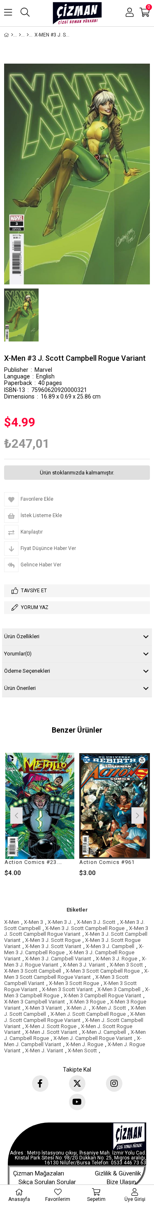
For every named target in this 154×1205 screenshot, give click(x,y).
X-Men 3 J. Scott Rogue (52, 940)
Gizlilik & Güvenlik (118, 1173)
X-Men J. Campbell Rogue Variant (92, 1038)
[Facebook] (40, 1083)
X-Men (11, 922)
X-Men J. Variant (44, 1050)
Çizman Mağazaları (38, 1173)
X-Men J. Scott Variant (51, 1032)
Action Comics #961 (107, 862)
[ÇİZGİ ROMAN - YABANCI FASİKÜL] (28, 35)
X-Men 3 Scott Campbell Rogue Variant (76, 974)
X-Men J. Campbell (104, 1032)
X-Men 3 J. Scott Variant (53, 946)
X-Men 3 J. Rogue (116, 958)
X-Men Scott (82, 1050)
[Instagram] (114, 1083)
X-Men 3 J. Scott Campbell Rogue (84, 928)
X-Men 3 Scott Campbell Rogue (103, 971)
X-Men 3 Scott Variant (67, 989)
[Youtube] (77, 1102)
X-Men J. (77, 1008)
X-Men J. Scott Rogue (50, 1026)
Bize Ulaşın (121, 1182)
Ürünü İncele (54, 814)
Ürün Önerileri (20, 688)
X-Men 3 (33, 922)
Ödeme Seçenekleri (27, 671)
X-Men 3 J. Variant (84, 965)
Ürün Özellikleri (21, 636)
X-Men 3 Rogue (87, 1002)
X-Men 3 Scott (126, 965)
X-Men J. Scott (109, 1008)
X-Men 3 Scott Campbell (32, 971)
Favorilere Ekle (39, 814)
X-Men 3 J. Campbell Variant (58, 958)
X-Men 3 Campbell (118, 989)
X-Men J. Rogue (84, 1044)
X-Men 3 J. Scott (96, 922)
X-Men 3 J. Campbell (110, 946)
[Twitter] (77, 1083)
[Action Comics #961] (114, 806)
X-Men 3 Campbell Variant (34, 1002)
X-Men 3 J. (60, 922)
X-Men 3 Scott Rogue (74, 983)
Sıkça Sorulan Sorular (47, 1182)
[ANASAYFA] (12, 35)
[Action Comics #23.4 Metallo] (40, 806)
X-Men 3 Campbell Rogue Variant (102, 995)
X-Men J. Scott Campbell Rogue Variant (74, 1017)
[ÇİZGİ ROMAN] (20, 35)
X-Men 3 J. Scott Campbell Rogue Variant (76, 931)
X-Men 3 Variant (43, 1008)
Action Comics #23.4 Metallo (35, 862)
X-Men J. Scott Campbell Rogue (88, 1014)
